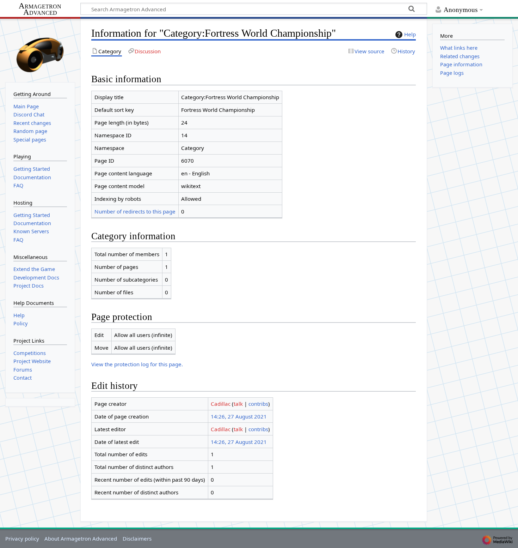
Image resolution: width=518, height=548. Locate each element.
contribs (258, 403)
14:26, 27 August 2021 (239, 416)
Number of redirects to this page (134, 211)
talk (238, 403)
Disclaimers (137, 538)
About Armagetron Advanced (80, 538)
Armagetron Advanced (40, 9)
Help (410, 34)
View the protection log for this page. (137, 364)
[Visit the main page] (40, 50)
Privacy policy (22, 538)
